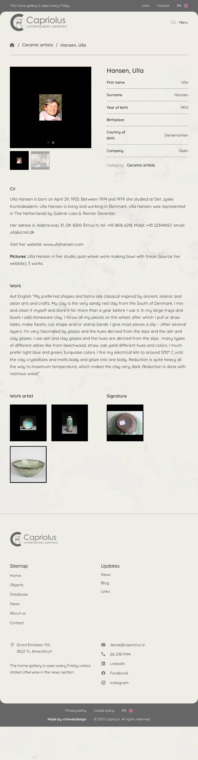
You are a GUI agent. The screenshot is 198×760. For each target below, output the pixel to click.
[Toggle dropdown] (186, 6)
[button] (19, 160)
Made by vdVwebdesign (67, 719)
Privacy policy (75, 710)
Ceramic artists (37, 45)
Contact (163, 5)
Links (145, 5)
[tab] (48, 142)
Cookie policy (104, 710)
